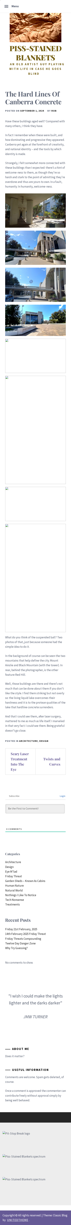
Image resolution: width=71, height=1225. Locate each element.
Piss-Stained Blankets (35, 52)
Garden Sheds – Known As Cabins (25, 881)
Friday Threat (13, 876)
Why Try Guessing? (16, 948)
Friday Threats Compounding (23, 939)
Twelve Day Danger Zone (20, 943)
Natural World (14, 890)
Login (62, 796)
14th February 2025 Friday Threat (25, 934)
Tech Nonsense (14, 900)
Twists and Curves (51, 761)
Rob (54, 110)
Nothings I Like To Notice (20, 895)
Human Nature (14, 885)
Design (43, 741)
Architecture (28, 741)
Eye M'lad (11, 871)
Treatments (12, 904)
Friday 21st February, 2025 (21, 929)
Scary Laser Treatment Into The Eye (20, 761)
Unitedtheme (17, 1220)
